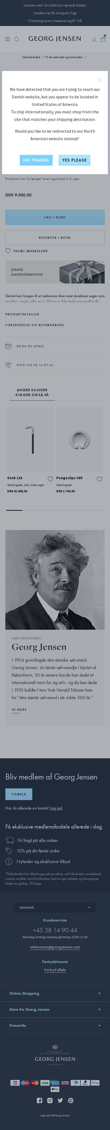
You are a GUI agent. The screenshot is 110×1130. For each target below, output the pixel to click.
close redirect (99, 79)
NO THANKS (36, 160)
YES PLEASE (74, 160)
